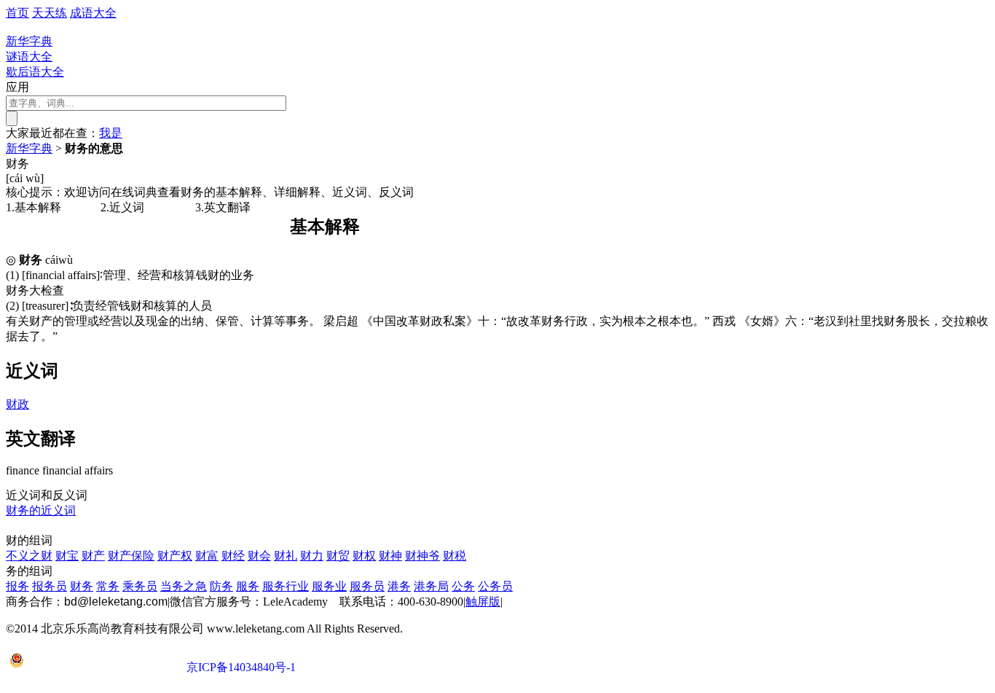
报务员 (49, 586)
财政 (17, 404)
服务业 (329, 586)
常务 (107, 586)
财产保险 (131, 555)
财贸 (338, 555)
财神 (390, 555)
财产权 (174, 555)
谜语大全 (29, 56)
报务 (17, 586)
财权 (364, 555)
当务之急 (183, 586)
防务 (221, 586)
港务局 (431, 586)
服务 (247, 586)
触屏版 (482, 601)
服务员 (367, 586)
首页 (17, 13)
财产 (93, 555)
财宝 (67, 555)
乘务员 (139, 586)
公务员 (495, 586)
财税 (454, 555)
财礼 (285, 555)
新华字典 (29, 148)
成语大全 (93, 13)
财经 (233, 555)
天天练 (49, 13)
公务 (463, 586)
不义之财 (29, 555)
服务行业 (285, 586)
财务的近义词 (41, 510)
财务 (81, 586)
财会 (259, 555)
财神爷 (422, 555)
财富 (207, 555)
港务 (399, 586)
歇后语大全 (35, 72)
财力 (311, 555)
